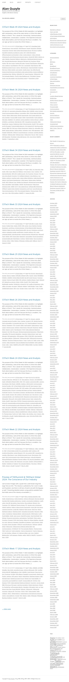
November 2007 (54, 621)
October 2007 (53, 623)
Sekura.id (10, 522)
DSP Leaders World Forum (36, 388)
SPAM (26, 336)
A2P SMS (4, 111)
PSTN (23, 330)
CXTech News (19, 46)
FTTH (14, 325)
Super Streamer (29, 74)
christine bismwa (19, 228)
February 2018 (54, 372)
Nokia (17, 282)
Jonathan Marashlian (7, 453)
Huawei (52, 645)
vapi (3, 193)
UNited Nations (16, 593)
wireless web (28, 241)
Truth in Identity (16, 531)
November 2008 (54, 595)
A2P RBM (40, 568)
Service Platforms (54, 115)
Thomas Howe (34, 191)
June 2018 (52, 368)
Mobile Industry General (56, 100)
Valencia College (23, 533)
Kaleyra (4, 180)
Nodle (11, 516)
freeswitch (9, 325)
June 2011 (52, 529)
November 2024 (54, 209)
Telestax (60, 659)
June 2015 (52, 426)
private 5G (23, 284)
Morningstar (35, 455)
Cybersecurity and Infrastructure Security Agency (15, 57)
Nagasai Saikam (17, 514)
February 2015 (54, 434)
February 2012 (54, 512)
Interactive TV (53, 92)
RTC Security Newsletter (15, 334)
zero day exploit (10, 78)
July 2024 (52, 218)
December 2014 (54, 439)
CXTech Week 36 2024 (35, 113)
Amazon (33, 319)
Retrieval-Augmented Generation (27, 332)
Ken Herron (35, 394)
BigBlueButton (15, 572)
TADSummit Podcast (55, 122)
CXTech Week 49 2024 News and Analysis (21, 27)
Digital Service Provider (13, 388)
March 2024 (53, 227)
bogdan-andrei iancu (15, 501)
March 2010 (53, 561)
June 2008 (52, 606)
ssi (39, 587)
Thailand (15, 463)
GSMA (24, 117)
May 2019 (52, 351)
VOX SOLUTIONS (34, 416)
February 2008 (54, 614)
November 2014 (54, 441)
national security (26, 514)
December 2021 (54, 284)
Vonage (22, 288)
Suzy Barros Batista (7, 338)
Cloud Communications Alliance (10, 113)
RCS (11, 128)
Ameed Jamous (6, 48)
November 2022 (54, 261)
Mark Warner (34, 65)
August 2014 (53, 447)
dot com (29, 230)
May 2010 (52, 556)
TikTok (23, 591)
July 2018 (52, 366)
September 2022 (54, 265)
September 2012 (54, 497)
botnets (11, 50)
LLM (13, 397)
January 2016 (53, 411)
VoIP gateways (14, 535)
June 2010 (52, 554)
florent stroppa (21, 505)
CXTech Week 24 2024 (19, 386)
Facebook (64, 641)
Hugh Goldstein (38, 117)
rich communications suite (12, 405)
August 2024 (53, 216)
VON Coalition (15, 193)
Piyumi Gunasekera (38, 236)
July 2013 (52, 475)
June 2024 (52, 220)
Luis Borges (11, 122)
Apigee (16, 226)
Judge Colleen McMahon (26, 178)
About (19, 2)
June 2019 (52, 349)
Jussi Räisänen (14, 65)
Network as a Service (10, 282)
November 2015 (54, 415)
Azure (10, 171)
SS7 (23, 74)
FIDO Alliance (19, 574)
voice (27, 416)
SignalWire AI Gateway (25, 522)
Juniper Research (18, 453)
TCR (42, 74)
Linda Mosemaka (16, 234)
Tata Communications (8, 191)
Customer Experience (55, 77)
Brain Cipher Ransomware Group (22, 50)
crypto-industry (27, 55)
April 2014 (52, 456)
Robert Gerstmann (23, 128)
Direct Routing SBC (21, 230)
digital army (23, 59)
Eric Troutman (32, 61)
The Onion (34, 463)
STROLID (15, 132)
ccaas (59, 639)
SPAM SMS (9, 132)
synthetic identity (38, 132)
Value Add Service (21, 137)
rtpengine (24, 334)
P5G (37, 124)
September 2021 (54, 291)
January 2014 (53, 462)
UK (3, 533)
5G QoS (33, 273)
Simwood (52, 650)
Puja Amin (33, 583)
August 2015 (53, 422)
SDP (61, 648)
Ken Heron (40, 507)
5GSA (42, 109)
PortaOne (4, 520)
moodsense (9, 514)
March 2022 (53, 278)
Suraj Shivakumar (23, 132)
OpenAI (8, 330)
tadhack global (53, 655)
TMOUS (39, 463)
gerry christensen (37, 505)
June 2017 (52, 385)
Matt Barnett (18, 122)
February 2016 (54, 409)
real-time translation (22, 585)
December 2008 (54, 593)
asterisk (38, 319)
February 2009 (54, 589)
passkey (11, 284)
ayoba (26, 226)
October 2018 (53, 362)
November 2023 (54, 235)
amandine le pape (18, 570)
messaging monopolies (31, 122)
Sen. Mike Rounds (35, 70)
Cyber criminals (36, 55)
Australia (4, 501)
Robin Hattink (11, 70)
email (30, 278)
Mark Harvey (27, 509)
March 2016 (53, 407)
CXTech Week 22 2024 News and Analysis (21, 429)
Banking (34, 226)
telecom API (11, 591)
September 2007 (54, 625)
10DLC (31, 169)
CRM (27, 113)
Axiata (35, 275)
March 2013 (53, 484)
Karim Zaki (34, 507)
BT (56, 639)
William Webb (29, 345)
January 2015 (53, 437)
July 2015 (52, 424)
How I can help (54, 32)
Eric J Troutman (6, 574)
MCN (7, 182)
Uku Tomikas (29, 414)
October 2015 (53, 417)
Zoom (39, 241)
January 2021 (53, 308)
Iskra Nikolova (34, 176)
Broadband (53, 66)
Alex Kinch (38, 169)
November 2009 (54, 569)
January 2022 (53, 282)
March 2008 (53, 612)
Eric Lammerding (23, 451)
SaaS (37, 334)
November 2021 (54, 287)
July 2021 (52, 295)
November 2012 (54, 492)
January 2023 (53, 257)
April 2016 (52, 404)
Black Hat (15, 171)
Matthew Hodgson (7, 511)
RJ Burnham (36, 184)
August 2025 (53, 205)
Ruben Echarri (31, 334)
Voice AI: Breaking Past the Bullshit (25, 342)
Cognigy (37, 171)
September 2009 (54, 574)
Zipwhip (4, 139)
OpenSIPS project (25, 516)
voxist (29, 288)
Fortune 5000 (13, 117)
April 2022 (52, 276)
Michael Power (6, 578)
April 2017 (52, 389)
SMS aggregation (11, 336)
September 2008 (54, 599)
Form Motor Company (19, 392)
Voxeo (4, 78)
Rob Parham (20, 520)
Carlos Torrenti (39, 111)
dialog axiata (13, 115)
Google (20, 117)
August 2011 (53, 524)
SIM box (14, 74)
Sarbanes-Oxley (6, 186)
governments (32, 574)
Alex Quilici (10, 570)
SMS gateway (20, 336)
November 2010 (54, 544)
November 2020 (54, 312)
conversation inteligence (32, 501)
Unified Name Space (7, 288)
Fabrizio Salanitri (37, 390)
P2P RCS (19, 401)
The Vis (33, 134)
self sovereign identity (17, 587)
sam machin (19, 70)
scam (5, 522)
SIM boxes (19, 461)
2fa (30, 377)
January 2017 (53, 396)
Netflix (40, 327)
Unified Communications (56, 126)
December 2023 (54, 233)
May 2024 (52, 222)
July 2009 (52, 578)
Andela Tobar (9, 226)
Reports (28, 2)
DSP (20, 388)
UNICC (9, 593)
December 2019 (54, 336)
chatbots (23, 384)
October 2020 (53, 314)
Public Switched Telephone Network (20, 583)
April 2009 (52, 584)
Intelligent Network (24, 176)
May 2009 (52, 582)
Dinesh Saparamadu (23, 115)
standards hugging (22, 407)
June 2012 (52, 503)
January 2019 (53, 359)
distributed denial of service (34, 59)
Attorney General (39, 499)
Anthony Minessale (29, 499)
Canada (24, 501)
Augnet (28, 48)
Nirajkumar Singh (18, 124)
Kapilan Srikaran (31, 280)
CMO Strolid (29, 384)
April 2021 (52, 302)
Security (52, 113)
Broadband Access (55, 68)
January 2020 (53, 334)
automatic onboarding (16, 111)
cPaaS (20, 55)
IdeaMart (10, 119)
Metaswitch (5, 399)
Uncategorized (54, 124)
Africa (26, 496)
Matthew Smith (19, 397)
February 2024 (54, 229)
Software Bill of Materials (35, 186)
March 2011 (53, 535)
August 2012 (53, 499)
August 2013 (53, 473)
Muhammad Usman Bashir (36, 182)
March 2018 (53, 370)
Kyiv (22, 65)
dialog (8, 115)
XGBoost (35, 241)
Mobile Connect (26, 399)
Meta (40, 397)
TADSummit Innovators (36, 338)
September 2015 (54, 419)
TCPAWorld (15, 529)
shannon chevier (9, 461)
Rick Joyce (4, 70)
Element (35, 503)
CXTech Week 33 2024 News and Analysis (21, 204)
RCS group (8, 585)
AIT (30, 46)
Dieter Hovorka (11, 230)
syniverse (30, 132)
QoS (27, 284)
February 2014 (54, 460)
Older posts (6, 609)
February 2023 (54, 254)
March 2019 (53, 355)
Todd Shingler (31, 286)
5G (33, 169)
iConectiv (14, 176)
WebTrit (29, 535)
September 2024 (54, 214)
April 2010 (52, 559)
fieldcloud (13, 505)
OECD (3, 330)
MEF (40, 65)
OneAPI (34, 124)
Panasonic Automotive (28, 401)
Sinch (29, 130)
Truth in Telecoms (37, 531)
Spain (41, 522)
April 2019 (52, 353)
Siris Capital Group (23, 186)
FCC (40, 174)
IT (50, 94)
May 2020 (52, 325)
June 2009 (52, 580)
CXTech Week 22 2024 (13, 451)
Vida (9, 193)
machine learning (25, 234)
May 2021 (52, 299)
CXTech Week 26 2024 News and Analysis (21, 299)
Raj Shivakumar (28, 184)
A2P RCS (37, 377)
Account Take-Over (7, 379)
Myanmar (35, 327)
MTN (11, 236)
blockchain (5, 228)
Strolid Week (13, 409)
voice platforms (10, 595)
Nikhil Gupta (34, 514)
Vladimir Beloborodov (20, 416)
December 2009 (54, 567)
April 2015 (52, 430)
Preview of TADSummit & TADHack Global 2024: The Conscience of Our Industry (21, 478)
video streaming (11, 342)
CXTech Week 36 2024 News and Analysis (21, 89)
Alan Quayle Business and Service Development (11, 9)
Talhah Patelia (29, 238)
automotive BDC (34, 382)
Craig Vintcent (31, 572)
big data (39, 226)
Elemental (20, 61)
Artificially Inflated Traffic (22, 275)
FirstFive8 (4, 392)
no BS (39, 514)
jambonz (7, 65)
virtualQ (11, 416)
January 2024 (53, 231)
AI (29, 319)
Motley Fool (28, 578)
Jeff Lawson (15, 576)
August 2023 (53, 242)
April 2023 (52, 250)
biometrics (34, 48)
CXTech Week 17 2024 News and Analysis (21, 548)
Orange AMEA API (27, 580)
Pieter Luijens (37, 518)
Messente (37, 511)
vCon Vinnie (33, 137)
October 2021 (53, 289)
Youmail (17, 466)
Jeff (38, 451)
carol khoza (11, 228)
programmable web (7, 238)
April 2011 (52, 533)
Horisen (12, 394)
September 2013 (54, 471)
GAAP (30, 451)
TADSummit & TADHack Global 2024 (22, 526)
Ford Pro (10, 392)
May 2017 (52, 387)
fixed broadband (32, 323)
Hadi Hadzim (27, 325)
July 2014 (52, 449)
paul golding (29, 236)
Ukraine (38, 76)
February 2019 (54, 357)
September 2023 (54, 239)
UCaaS (53, 663)
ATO (24, 382)
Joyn (31, 394)
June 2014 (52, 452)
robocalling (38, 128)
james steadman (25, 119)
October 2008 (53, 597)
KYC (35, 232)
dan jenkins (14, 503)
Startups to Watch (55, 117)
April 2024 (52, 224)
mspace (11, 124)
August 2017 (53, 381)
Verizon (39, 414)
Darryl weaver (34, 386)
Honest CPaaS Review (31, 63)
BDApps (24, 111)
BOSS (51, 64)
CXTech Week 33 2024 (30, 228)
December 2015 (54, 413)
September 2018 (54, 364)
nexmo (18, 67)
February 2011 (54, 537)
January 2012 (53, 514)
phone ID (4, 403)
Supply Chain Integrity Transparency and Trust (19, 189)
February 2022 (54, 280)
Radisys (63, 647)
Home (4, 2)
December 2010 (54, 541)
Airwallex (4, 570)
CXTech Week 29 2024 (18, 278)
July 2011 (52, 526)
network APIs (37, 399)
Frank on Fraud (11, 280)
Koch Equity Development (14, 180)
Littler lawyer (24, 180)
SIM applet (32, 587)
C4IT (24, 52)
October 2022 (53, 263)
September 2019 (54, 342)
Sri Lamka (4, 524)
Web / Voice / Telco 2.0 (56, 128)
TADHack (4, 134)
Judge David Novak (39, 178)
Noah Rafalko (15, 184)
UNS (14, 288)
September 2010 (54, 548)
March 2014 (53, 458)
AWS (23, 226)
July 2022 (52, 269)
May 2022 (52, 274)
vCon (6, 193)
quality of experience (34, 284)
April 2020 (52, 327)
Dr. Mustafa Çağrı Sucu (18, 323)
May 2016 (52, 402)
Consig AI (28, 321)
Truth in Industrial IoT (26, 531)
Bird (28, 111)
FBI (7, 63)
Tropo (37, 286)
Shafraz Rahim (18, 130)
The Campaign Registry (8, 76)
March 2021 (53, 304)
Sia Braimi (25, 130)
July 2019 (52, 347)
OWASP (21, 184)
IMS (20, 280)
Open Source (53, 102)
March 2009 (53, 586)
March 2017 (53, 392)
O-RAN (21, 282)
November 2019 (54, 338)
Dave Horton (20, 503)
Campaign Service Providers (9, 321)
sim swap (8, 286)
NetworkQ (22, 236)
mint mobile (18, 399)
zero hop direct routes (21, 78)
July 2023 (52, 244)
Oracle (59, 647)
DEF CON (14, 174)
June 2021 (52, 297)
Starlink (31, 461)
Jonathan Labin (16, 178)
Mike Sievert (10, 455)
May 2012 (52, 505)
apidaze (59, 637)
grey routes (12, 63)
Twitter (24, 414)
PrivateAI (10, 520)
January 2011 (53, 539)
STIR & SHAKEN (38, 461)
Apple (3, 382)
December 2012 (54, 490)
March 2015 (53, 432)
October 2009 (53, 571)
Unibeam (14, 533)
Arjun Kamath (14, 48)
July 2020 (52, 321)
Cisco (32, 171)
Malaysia (21, 509)
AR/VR (19, 226)
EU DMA (13, 574)
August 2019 (53, 344)
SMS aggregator (36, 130)
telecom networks (33, 412)
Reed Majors (16, 238)
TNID (37, 134)
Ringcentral (23, 405)
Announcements (54, 57)
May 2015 (52, 428)
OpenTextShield (33, 67)
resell (3, 405)
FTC (26, 505)
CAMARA (32, 111)
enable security (21, 174)
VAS (28, 137)
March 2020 (53, 329)
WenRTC (33, 535)
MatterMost (26, 576)
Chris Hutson (27, 171)
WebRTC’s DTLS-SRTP (19, 345)
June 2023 (52, 246)
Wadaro (16, 241)
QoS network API (29, 126)
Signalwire (16, 522)
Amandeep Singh (35, 46)
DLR (3, 61)
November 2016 (54, 398)
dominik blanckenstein (11, 61)
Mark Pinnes (23, 327)
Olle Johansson (24, 67)
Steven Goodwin (12, 524)
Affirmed (15, 379)
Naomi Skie (16, 236)
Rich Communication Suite (13, 457)
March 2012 (53, 509)
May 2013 (52, 479)
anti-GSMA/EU (38, 379)
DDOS (36, 57)
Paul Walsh (30, 518)
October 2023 (53, 237)
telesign (25, 286)
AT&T (7, 171)
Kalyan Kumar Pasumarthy (23, 507)
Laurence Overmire (7, 509)
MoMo (7, 236)
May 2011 (52, 531)
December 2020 (54, 310)
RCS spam (15, 332)
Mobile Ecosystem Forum (9, 67)
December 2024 (54, 207)
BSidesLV (20, 171)
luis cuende (29, 453)
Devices (52, 83)
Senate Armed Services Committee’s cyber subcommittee (17, 72)
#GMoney (31, 448)
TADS (16, 496)
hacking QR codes (20, 63)
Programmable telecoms (17, 126)
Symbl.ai (22, 238)
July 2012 (52, 501)
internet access (10, 327)
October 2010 (53, 546)
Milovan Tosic (12, 182)
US (18, 533)
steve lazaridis (38, 336)
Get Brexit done (30, 392)
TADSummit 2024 (24, 338)
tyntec (38, 340)
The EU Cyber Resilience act (22, 76)
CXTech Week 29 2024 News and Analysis (21, 254)
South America (35, 522)
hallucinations (35, 325)
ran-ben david (40, 583)
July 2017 (52, 383)
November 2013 (54, 467)
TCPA (15, 191)
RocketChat (7, 587)
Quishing (40, 67)
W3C (33, 288)
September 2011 (54, 522)
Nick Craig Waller (6, 184)
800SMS (35, 568)
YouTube (35, 345)
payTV (12, 330)
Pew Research (18, 330)
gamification (20, 232)
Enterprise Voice (6, 390)
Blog (11, 2)
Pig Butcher (17, 284)
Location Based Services (56, 96)
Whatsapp (22, 241)
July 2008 (52, 604)
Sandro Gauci (26, 70)
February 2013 (54, 486)
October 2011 (53, 520)
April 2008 (52, 610)
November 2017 (54, 377)
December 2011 (54, 516)
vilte (43, 414)
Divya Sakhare (28, 503)
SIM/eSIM (19, 74)
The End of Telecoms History (15, 340)
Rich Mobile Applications (56, 111)
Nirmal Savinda (27, 124)
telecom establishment (21, 412)
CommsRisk (23, 113)
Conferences (53, 75)
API (51, 60)
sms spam (14, 286)
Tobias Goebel (32, 591)
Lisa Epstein (27, 65)
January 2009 (53, 591)
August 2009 (53, 576)
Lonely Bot (16, 509)
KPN (20, 65)
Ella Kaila (25, 61)
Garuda (30, 505)
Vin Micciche (5, 416)
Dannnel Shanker (6, 174)
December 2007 (54, 619)
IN (18, 176)
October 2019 (53, 340)
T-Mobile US (9, 463)
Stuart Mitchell (21, 409)
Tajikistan (4, 340)
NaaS (37, 280)
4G (30, 273)
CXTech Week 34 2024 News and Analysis (21, 150)
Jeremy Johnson (34, 119)
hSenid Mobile (30, 117)
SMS (60, 650)
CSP (32, 321)
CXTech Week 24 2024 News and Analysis (21, 358)
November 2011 (54, 518)
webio (24, 535)
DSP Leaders (25, 388)
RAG (11, 332)
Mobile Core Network (22, 182)
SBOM (12, 186)
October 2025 (53, 203)
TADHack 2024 (11, 134)
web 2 (11, 345)
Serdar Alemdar (10, 130)
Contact (38, 2)
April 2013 (52, 482)
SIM (15, 461)
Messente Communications (31, 397)
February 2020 (54, 332)
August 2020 (53, 319)
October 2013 (53, 469)
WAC (40, 416)
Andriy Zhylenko (18, 499)
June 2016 (52, 400)
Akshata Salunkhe (33, 496)
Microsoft (29, 327)
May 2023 (52, 248)
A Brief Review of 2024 (56, 34)
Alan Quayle (11, 679)
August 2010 (53, 550)
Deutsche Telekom (15, 59)
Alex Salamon (25, 379)
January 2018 (53, 374)
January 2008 (53, 616)
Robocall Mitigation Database (10, 459)
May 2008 (52, 608)
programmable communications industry (19, 403)
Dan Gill (27, 278)
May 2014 (52, 454)
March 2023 (53, 252)
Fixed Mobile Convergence (57, 87)
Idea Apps (4, 119)
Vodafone (52, 665)
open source (17, 516)
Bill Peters (52, 62)
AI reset (36, 223)
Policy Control (54, 104)
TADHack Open (20, 134)
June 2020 (52, 323)
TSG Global (33, 76)
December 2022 (54, 259)
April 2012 (52, 507)
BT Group (34, 50)
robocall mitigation (36, 457)
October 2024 (53, 212)
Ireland (4, 507)
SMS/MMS (14, 407)
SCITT (16, 186)
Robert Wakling (34, 520)
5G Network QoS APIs (35, 109)
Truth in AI (30, 340)
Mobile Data (53, 98)
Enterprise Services (55, 85)
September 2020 (54, 317)
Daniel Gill (31, 57)
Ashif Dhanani (22, 48)
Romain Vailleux (22, 459)
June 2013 (52, 477)
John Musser (25, 394)
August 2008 (53, 601)
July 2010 (52, 552)
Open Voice (13, 401)
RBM (8, 128)
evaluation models (11, 232)
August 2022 (53, 267)
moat (15, 455)
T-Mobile (27, 409)
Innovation (53, 90)
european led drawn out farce (24, 390)
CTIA (41, 171)
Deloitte (7, 59)
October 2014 (53, 443)
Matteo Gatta (32, 180)
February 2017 (54, 394)
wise (3, 418)
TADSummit (37, 74)
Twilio (12, 241)
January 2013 (53, 488)
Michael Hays (34, 234)
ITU (14, 119)
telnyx (8, 241)
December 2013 (54, 464)
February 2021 (54, 306)
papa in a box (38, 401)
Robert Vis (31, 128)
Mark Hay (34, 509)
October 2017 (53, 379)
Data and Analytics (55, 81)
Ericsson (36, 174)
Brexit (13, 384)
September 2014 (54, 445)
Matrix (39, 509)
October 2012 (53, 494)
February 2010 (54, 563)
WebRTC (38, 137)
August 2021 (53, 293)
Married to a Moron (55, 30)
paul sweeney (23, 518)
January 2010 (53, 565)
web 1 (7, 345)
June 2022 (52, 272)
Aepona (9, 275)
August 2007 (53, 627)
